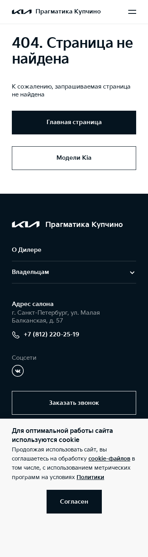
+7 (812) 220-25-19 (51, 334)
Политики (90, 477)
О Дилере (26, 250)
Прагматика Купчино (68, 11)
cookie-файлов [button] (109, 458)
